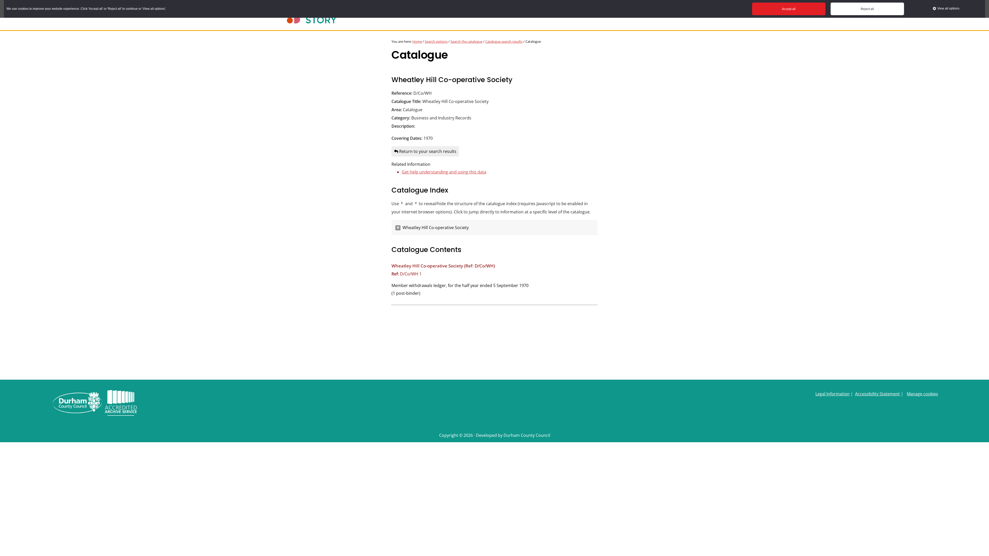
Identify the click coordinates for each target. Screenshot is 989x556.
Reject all (867, 9)
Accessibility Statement (877, 394)
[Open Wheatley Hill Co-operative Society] (397, 227)
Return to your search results (427, 151)
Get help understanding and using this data (444, 172)
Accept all (789, 9)
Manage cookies (922, 394)
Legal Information (832, 394)
